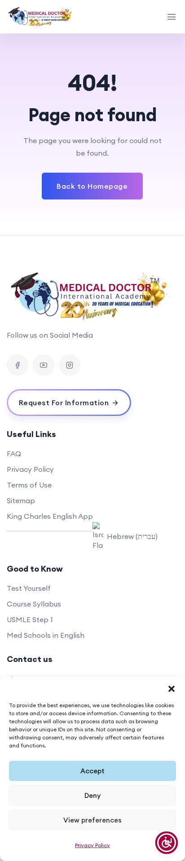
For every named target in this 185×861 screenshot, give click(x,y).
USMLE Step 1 (30, 619)
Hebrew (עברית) (132, 536)
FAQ (14, 453)
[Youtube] (43, 365)
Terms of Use (29, 484)
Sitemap (21, 500)
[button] (171, 687)
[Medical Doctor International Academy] (41, 17)
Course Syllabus (34, 603)
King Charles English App (50, 516)
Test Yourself (29, 588)
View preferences (92, 820)
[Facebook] (17, 365)
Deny (92, 795)
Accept (92, 771)
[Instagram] (69, 365)
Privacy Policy (92, 845)
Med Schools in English (45, 635)
